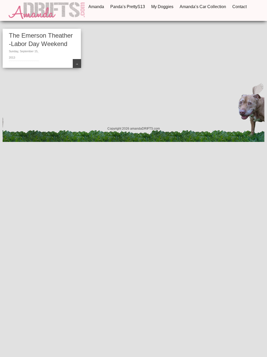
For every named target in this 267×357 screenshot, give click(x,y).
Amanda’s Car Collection (203, 6)
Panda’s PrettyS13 (127, 6)
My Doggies (162, 6)
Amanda (96, 6)
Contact (239, 6)
